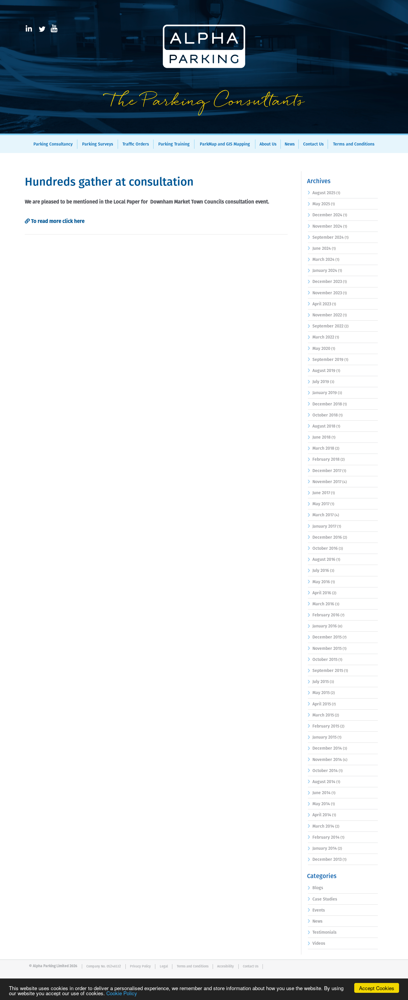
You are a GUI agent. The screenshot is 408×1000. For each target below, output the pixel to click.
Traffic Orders (135, 144)
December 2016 (327, 537)
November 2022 (327, 315)
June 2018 (321, 437)
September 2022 (327, 326)
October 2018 (325, 415)
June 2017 (321, 493)
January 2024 (324, 271)
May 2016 (321, 582)
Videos (318, 943)
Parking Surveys (97, 144)
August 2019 (323, 371)
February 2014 (326, 837)
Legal (164, 966)
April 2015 (321, 704)
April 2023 (321, 304)
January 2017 (324, 526)
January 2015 (324, 737)
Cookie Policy (121, 993)
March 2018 (323, 448)
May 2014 (321, 804)
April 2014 (321, 815)
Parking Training (174, 144)
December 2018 (327, 404)
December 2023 (327, 282)
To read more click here (57, 221)
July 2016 (320, 571)
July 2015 (320, 682)
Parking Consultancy (53, 144)
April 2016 (321, 593)
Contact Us (313, 144)
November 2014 (327, 760)
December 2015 (327, 637)
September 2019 (327, 360)
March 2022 (323, 337)
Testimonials (324, 932)
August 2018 (323, 426)
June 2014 (321, 793)
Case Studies (324, 899)
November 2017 (326, 482)
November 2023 (327, 293)
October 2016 (325, 548)
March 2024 (323, 260)
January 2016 (324, 626)
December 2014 (327, 748)
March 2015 (323, 715)
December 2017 (326, 471)
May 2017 (320, 504)
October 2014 (325, 771)
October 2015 (325, 660)
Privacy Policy (140, 966)
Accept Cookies (376, 988)
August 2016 (323, 560)
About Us (268, 144)
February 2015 (325, 726)
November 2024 (327, 226)
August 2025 (323, 193)
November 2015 (327, 649)
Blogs (317, 888)
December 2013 (327, 859)
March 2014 (323, 826)
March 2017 (323, 515)
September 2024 (328, 237)
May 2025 (321, 204)
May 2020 (321, 349)
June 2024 (321, 248)
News (290, 144)
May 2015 (321, 693)
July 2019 (320, 382)
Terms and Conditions (354, 144)
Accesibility (225, 966)
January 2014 (324, 848)
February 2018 (326, 459)
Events (318, 910)
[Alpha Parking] (204, 129)
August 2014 (323, 782)
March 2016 (323, 604)
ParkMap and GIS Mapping (225, 144)
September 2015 (327, 671)
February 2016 (326, 615)
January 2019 (324, 393)
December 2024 (327, 215)
